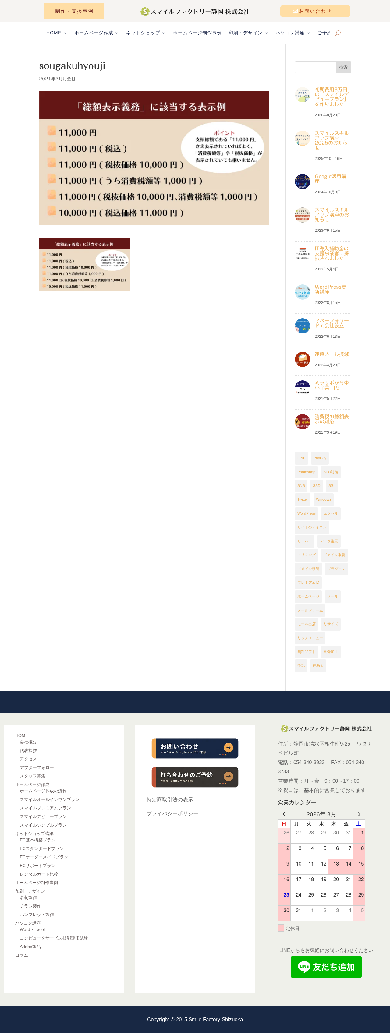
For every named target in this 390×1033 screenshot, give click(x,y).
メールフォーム (310, 610)
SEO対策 (330, 472)
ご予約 (324, 33)
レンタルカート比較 (39, 874)
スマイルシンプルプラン (43, 825)
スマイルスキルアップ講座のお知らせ (332, 214)
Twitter (302, 499)
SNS (301, 486)
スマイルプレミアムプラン (45, 808)
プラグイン (336, 569)
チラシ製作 (30, 906)
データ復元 (329, 541)
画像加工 (331, 652)
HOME (54, 33)
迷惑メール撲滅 (332, 354)
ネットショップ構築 (34, 833)
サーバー (304, 541)
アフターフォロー (37, 767)
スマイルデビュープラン (43, 816)
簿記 (301, 665)
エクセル (331, 513)
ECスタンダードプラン (42, 848)
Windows (323, 499)
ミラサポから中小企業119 (332, 385)
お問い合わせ (315, 11)
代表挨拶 (28, 750)
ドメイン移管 (308, 569)
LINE (301, 458)
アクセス (28, 758)
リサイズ (331, 624)
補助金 (318, 665)
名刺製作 (28, 897)
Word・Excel (32, 929)
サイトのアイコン (312, 527)
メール (332, 596)
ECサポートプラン (37, 865)
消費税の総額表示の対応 (332, 419)
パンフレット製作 (37, 914)
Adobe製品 (30, 946)
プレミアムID (308, 582)
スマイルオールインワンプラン (50, 799)
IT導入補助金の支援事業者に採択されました (332, 253)
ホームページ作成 (93, 33)
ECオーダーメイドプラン (44, 857)
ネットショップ (143, 33)
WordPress (306, 513)
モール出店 (306, 624)
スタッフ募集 (32, 776)
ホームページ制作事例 (197, 33)
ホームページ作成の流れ (43, 790)
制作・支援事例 (74, 11)
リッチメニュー (310, 638)
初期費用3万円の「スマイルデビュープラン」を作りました (332, 97)
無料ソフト (306, 652)
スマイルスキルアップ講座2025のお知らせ (332, 140)
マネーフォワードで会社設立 (332, 323)
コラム (21, 955)
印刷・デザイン (246, 33)
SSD (317, 486)
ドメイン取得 (335, 555)
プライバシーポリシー (172, 813)
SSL (331, 486)
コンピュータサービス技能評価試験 (54, 938)
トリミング (306, 555)
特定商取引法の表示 (170, 799)
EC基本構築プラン (37, 839)
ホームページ (308, 596)
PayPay (320, 458)
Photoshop (306, 472)
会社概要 (28, 741)
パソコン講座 (290, 33)
